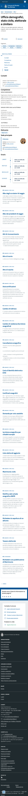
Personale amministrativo (7, 651)
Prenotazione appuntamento (8, 768)
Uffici (14, 12)
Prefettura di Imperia (6, 751)
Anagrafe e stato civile (6, 666)
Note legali (3, 758)
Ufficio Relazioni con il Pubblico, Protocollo (11, 721)
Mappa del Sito (19, 787)
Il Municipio (5, 139)
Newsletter (3, 779)
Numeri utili (3, 726)
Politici (2, 654)
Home (2, 12)
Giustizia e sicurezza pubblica (7, 673)
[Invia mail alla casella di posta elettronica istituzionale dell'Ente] (12, 716)
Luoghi (2, 697)
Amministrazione (8, 12)
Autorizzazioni (4, 669)
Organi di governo (5, 649)
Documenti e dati (5, 644)
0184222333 (8, 712)
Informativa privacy (5, 756)
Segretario (3, 658)
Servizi (16, 785)
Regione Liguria (5, 1)
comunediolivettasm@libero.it (13, 84)
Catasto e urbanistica (6, 671)
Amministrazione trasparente (8, 763)
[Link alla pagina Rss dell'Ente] (2, 777)
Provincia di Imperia (5, 754)
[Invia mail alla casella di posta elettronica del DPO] (9, 734)
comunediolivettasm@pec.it (11, 86)
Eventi (2, 699)
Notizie (2, 689)
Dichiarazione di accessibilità (7, 761)
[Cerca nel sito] (23, 6)
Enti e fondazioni (5, 647)
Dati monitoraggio (5, 785)
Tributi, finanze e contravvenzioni (8, 681)
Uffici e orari (3, 724)
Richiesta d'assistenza (6, 770)
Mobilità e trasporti (5, 678)
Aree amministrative (6, 642)
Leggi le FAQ (4, 765)
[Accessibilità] (4, 792)
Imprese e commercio (6, 676)
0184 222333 (10, 82)
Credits (8, 787)
